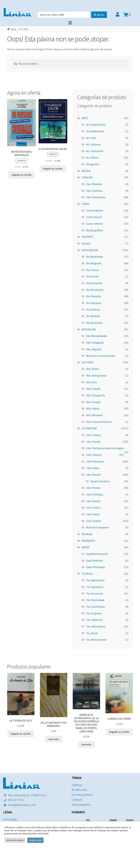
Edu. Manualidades (96, 336)
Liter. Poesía (93, 487)
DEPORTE (87, 236)
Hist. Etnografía (95, 395)
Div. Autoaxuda (94, 256)
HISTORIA (87, 362)
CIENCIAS (87, 177)
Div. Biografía (93, 263)
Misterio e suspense (97, 527)
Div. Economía (94, 283)
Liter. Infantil (94, 454)
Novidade (87, 534)
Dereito (86, 243)
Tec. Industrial (94, 619)
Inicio (13, 29)
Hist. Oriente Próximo (99, 421)
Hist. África (92, 369)
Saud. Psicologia (95, 567)
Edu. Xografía (93, 349)
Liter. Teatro (93, 507)
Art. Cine (91, 138)
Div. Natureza (93, 303)
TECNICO (87, 573)
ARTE (85, 118)
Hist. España (93, 388)
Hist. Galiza (92, 408)
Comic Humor (94, 217)
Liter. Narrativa (95, 461)
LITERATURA (89, 428)
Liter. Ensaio (93, 441)
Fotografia (92, 164)
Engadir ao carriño (21, 174)
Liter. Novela (93, 474)
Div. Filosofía (93, 296)
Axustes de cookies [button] (15, 840)
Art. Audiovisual (95, 131)
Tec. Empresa (94, 613)
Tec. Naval (92, 633)
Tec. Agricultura (95, 580)
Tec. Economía (94, 593)
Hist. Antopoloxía (96, 375)
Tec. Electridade (95, 600)
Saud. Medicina (94, 560)
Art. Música (92, 157)
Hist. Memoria (94, 415)
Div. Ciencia (92, 270)
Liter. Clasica (93, 435)
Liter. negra (92, 468)
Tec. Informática (95, 626)
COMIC (85, 204)
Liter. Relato (93, 501)
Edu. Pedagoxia (94, 342)
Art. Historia (93, 144)
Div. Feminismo (95, 289)
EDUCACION (89, 329)
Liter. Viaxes (93, 514)
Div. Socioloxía (94, 322)
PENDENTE (88, 540)
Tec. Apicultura (94, 587)
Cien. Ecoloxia (94, 190)
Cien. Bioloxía (94, 184)
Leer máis (53, 739)
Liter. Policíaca (94, 494)
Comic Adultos (94, 210)
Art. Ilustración (95, 151)
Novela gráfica (94, 230)
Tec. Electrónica (95, 606)
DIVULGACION (90, 250)
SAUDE (85, 547)
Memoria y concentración (101, 355)
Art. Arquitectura (96, 124)
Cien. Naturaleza (95, 197)
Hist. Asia (91, 382)
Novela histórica (100, 481)
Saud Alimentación (97, 554)
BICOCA (86, 171)
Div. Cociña (92, 276)
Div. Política (93, 309)
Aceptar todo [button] (35, 840)
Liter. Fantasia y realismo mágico (105, 448)
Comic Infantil (94, 223)
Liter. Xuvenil (93, 521)
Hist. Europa (93, 402)
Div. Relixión (93, 316)
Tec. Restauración (96, 639)
